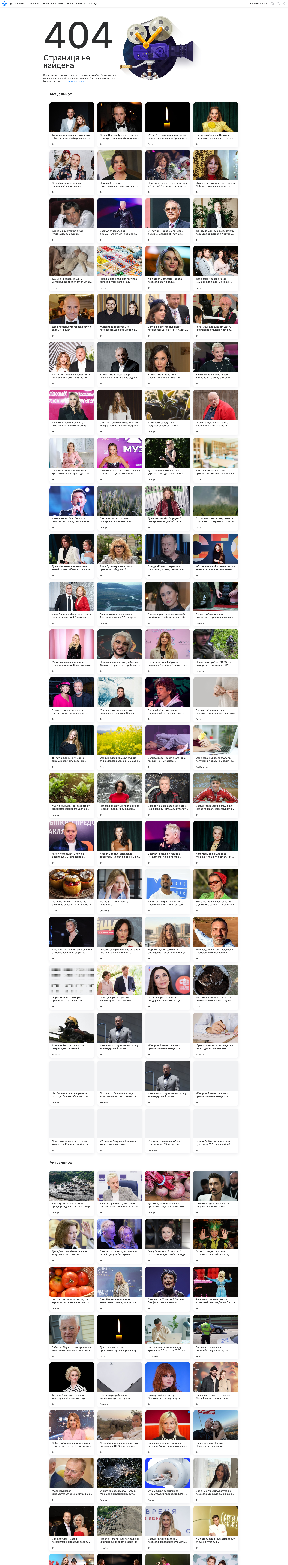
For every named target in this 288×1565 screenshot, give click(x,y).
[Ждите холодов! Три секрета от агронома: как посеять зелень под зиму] (72, 795)
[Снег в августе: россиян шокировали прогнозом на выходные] (120, 508)
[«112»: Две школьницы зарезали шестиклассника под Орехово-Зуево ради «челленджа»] (168, 124)
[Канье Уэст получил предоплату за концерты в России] (120, 1035)
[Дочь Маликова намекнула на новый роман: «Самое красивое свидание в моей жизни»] (72, 556)
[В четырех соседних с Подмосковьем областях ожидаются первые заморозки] (168, 412)
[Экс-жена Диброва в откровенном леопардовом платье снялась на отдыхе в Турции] (72, 1274)
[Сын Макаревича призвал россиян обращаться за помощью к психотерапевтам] (72, 172)
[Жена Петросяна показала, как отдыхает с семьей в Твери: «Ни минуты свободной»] (216, 891)
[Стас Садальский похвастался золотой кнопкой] (216, 1322)
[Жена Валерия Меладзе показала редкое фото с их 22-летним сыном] (72, 604)
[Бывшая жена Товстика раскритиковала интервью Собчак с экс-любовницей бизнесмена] (168, 364)
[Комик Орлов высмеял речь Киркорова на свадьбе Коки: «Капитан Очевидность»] (216, 364)
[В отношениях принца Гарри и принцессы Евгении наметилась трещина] (168, 316)
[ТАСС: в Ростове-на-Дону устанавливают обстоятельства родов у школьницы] (72, 268)
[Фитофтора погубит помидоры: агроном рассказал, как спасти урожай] (72, 1480)
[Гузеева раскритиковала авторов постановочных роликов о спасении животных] (120, 939)
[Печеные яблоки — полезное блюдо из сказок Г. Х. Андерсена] (72, 891)
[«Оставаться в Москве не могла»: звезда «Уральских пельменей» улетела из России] (216, 556)
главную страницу (76, 81)
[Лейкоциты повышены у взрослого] (120, 891)
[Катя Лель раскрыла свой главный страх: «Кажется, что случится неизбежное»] (216, 843)
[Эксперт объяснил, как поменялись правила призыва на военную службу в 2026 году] (216, 604)
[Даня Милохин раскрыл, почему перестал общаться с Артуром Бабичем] (216, 220)
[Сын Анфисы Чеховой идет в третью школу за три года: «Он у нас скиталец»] (72, 460)
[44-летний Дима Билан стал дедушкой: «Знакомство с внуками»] (216, 1384)
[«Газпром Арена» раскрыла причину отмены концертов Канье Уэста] (168, 1035)
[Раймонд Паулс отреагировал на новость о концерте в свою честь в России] (72, 1528)
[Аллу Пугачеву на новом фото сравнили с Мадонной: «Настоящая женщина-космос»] (120, 556)
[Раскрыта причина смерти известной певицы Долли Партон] (216, 1480)
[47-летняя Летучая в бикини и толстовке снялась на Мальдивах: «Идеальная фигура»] (120, 1131)
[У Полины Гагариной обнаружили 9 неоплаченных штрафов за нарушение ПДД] (72, 939)
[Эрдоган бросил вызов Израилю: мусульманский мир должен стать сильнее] (168, 1178)
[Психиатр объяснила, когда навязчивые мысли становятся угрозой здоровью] (120, 1083)
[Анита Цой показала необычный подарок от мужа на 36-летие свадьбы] (72, 364)
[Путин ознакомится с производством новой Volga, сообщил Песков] (120, 1226)
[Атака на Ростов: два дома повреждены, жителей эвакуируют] (72, 1035)
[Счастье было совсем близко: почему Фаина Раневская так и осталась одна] (168, 1274)
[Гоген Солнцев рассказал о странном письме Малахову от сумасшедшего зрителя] (216, 1432)
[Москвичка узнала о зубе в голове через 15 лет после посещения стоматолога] (168, 1131)
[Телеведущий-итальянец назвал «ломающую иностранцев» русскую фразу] (216, 939)
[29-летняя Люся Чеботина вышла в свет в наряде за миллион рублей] (120, 460)
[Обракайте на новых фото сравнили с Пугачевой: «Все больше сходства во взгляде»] (72, 987)
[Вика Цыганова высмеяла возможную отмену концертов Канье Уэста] (120, 1480)
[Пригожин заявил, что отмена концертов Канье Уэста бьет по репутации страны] (72, 1131)
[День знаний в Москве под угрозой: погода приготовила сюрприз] (168, 460)
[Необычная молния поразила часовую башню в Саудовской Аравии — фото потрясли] (72, 1083)
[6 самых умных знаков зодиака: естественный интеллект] (120, 1322)
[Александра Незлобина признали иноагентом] (120, 1178)
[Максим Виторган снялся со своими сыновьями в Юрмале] (120, 699)
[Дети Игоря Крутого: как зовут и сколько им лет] (72, 316)
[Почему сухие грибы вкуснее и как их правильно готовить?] (216, 1226)
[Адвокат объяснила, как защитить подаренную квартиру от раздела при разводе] (216, 699)
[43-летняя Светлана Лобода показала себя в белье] (168, 268)
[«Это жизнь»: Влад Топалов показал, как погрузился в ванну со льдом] (72, 508)
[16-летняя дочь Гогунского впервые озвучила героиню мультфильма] (72, 747)
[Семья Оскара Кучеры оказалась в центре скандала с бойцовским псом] (120, 124)
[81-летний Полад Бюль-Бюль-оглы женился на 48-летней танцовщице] (168, 220)
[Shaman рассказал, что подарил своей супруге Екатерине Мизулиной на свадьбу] (120, 1432)
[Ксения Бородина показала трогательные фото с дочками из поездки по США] (120, 843)
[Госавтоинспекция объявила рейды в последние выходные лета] (72, 1178)
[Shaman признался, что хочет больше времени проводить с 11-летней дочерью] (120, 1384)
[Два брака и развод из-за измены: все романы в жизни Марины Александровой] (216, 268)
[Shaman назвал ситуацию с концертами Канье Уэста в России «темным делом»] (168, 843)
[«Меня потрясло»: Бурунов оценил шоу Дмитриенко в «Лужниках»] (72, 843)
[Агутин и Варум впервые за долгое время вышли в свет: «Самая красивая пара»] (72, 699)
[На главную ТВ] (9, 3)
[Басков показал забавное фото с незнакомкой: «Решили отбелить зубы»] (168, 795)
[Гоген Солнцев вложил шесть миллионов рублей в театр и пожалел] (216, 316)
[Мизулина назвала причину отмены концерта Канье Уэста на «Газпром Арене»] (72, 651)
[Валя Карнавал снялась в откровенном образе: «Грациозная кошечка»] (168, 1322)
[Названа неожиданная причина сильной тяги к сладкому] (120, 268)
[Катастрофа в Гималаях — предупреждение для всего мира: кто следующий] (72, 1384)
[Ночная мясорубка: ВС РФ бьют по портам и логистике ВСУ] (216, 651)
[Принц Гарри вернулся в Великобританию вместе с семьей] (120, 987)
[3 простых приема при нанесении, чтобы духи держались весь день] (120, 1274)
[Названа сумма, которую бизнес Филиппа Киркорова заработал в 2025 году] (120, 651)
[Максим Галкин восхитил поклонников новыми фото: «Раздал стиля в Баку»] (72, 1322)
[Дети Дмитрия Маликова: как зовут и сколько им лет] (72, 1432)
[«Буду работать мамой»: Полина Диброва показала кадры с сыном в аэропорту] (216, 172)
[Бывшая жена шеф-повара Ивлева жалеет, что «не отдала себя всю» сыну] (120, 364)
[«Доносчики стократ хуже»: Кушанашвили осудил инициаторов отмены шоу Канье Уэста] (72, 220)
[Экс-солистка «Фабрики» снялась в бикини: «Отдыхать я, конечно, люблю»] (168, 651)
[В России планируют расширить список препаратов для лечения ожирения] (216, 1274)
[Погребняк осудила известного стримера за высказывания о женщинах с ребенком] (72, 1226)
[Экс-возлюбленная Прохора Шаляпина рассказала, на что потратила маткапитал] (216, 124)
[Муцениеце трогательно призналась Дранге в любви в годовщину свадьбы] (120, 316)
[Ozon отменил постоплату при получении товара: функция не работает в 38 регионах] (216, 747)
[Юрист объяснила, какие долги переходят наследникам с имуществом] (216, 1035)
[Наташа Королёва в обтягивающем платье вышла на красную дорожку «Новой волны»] (120, 172)
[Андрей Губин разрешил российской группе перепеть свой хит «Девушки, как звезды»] (168, 699)
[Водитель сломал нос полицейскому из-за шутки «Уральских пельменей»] (216, 1528)
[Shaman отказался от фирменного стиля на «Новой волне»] (120, 220)
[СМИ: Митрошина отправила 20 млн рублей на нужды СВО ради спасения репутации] (120, 412)
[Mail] (4, 3)
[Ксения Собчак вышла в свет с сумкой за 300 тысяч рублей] (216, 1131)
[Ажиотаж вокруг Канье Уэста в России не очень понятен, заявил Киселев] (168, 891)
